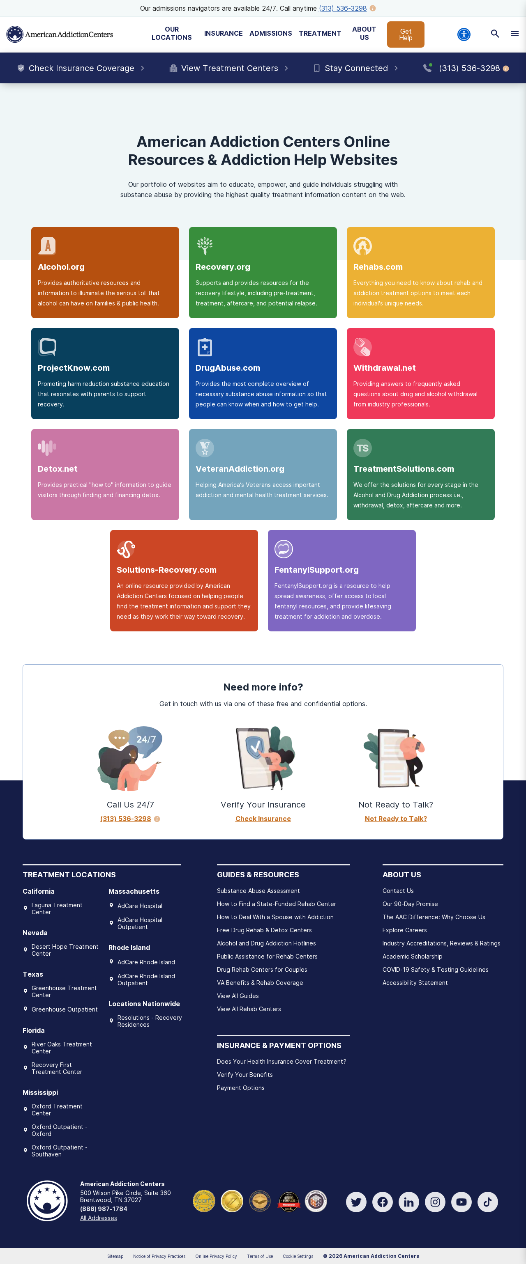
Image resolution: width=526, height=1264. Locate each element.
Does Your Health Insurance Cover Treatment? (281, 1061)
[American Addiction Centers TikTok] (487, 1202)
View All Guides (238, 995)
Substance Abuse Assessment (258, 890)
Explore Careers (405, 930)
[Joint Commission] (232, 1200)
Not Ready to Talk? (396, 818)
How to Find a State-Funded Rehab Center (276, 903)
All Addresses (98, 1217)
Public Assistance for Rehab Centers (267, 956)
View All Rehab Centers (249, 1008)
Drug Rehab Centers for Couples (262, 969)
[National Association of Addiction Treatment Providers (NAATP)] (316, 1200)
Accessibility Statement (415, 982)
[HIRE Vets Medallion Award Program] (260, 1200)
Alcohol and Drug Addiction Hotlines (266, 943)
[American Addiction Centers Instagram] (435, 1202)
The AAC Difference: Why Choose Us (434, 916)
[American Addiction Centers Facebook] (382, 1202)
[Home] (59, 34)
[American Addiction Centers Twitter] (356, 1202)
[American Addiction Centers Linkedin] (408, 1202)
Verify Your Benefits (245, 1074)
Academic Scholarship (413, 956)
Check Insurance (263, 818)
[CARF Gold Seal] (204, 1200)
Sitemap (115, 1256)
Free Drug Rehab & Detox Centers (264, 930)
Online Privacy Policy (216, 1256)
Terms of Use (260, 1256)
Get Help (406, 34)
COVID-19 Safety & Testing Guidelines (436, 969)
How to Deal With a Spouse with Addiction (275, 916)
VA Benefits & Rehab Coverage (260, 982)
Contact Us (398, 890)
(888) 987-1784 (103, 1208)
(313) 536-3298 (343, 8)
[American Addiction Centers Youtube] (461, 1202)
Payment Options (241, 1087)
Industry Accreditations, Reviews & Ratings (442, 943)
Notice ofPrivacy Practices (159, 1256)
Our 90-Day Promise (410, 903)
